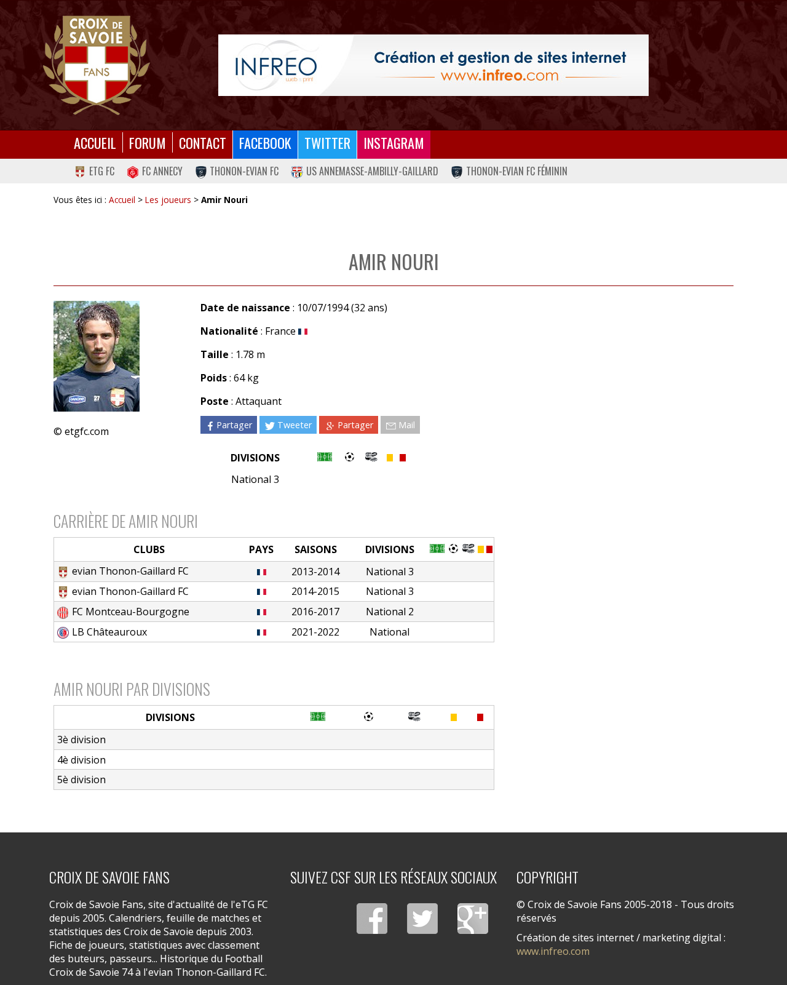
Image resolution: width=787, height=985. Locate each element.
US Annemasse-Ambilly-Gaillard (372, 171)
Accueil (95, 142)
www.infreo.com (553, 951)
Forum (147, 142)
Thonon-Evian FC (244, 171)
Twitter (327, 142)
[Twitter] (422, 918)
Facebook (265, 142)
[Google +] (472, 918)
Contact (202, 142)
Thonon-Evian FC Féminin (517, 171)
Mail (406, 425)
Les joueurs (168, 199)
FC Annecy (162, 171)
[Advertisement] (614, 407)
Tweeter (294, 425)
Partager (234, 425)
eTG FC (101, 171)
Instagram (393, 142)
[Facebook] (372, 918)
